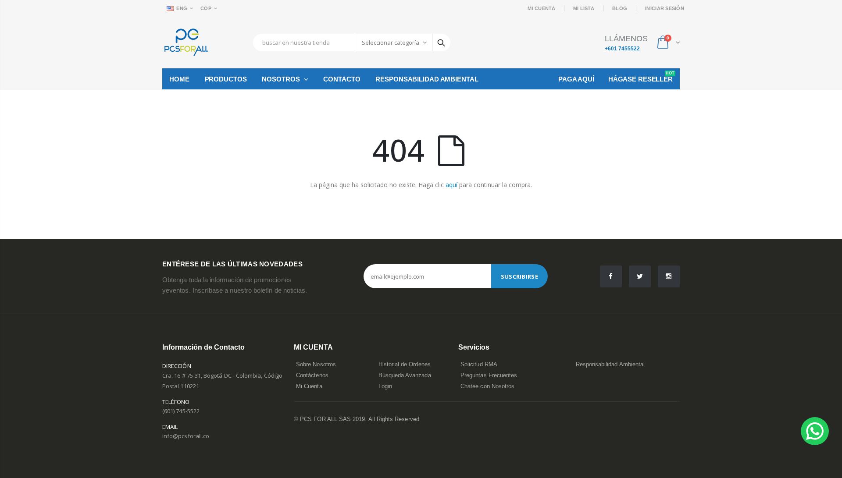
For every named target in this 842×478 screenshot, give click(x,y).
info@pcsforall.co (185, 436)
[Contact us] (815, 431)
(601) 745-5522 (181, 411)
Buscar (441, 42)
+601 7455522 (622, 49)
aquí (451, 185)
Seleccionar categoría (390, 42)
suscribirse (519, 276)
